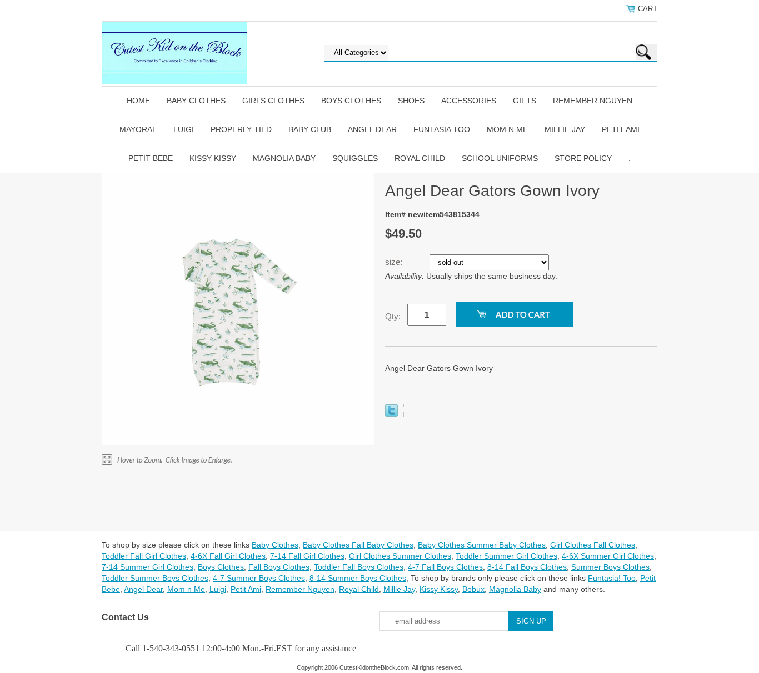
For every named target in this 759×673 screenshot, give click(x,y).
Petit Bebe (150, 158)
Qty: (393, 316)
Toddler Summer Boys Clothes (155, 578)
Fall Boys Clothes (278, 566)
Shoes (411, 100)
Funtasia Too (441, 129)
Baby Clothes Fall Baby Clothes (358, 544)
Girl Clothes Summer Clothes (400, 555)
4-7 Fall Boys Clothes (445, 566)
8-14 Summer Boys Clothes (357, 578)
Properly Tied (241, 129)
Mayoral (138, 129)
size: (395, 262)
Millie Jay (565, 129)
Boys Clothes (351, 100)
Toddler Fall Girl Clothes (144, 555)
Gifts (524, 100)
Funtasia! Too (612, 578)
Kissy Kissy (212, 158)
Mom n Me (507, 129)
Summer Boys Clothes (610, 566)
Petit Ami (621, 129)
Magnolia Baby (284, 158)
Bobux (473, 589)
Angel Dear (372, 129)
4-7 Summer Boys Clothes (259, 578)
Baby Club (309, 129)
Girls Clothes (273, 100)
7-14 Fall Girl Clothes (307, 555)
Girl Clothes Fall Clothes (592, 544)
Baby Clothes (196, 100)
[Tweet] (391, 414)
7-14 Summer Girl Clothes (147, 566)
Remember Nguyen (592, 100)
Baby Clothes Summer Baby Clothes (482, 544)
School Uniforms (500, 158)
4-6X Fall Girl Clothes (228, 555)
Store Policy (583, 158)
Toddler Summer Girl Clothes (506, 555)
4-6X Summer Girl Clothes (608, 555)
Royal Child (420, 158)
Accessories (468, 100)
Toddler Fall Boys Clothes (358, 566)
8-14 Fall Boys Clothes (527, 566)
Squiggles (355, 158)
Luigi (183, 129)
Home (138, 100)
